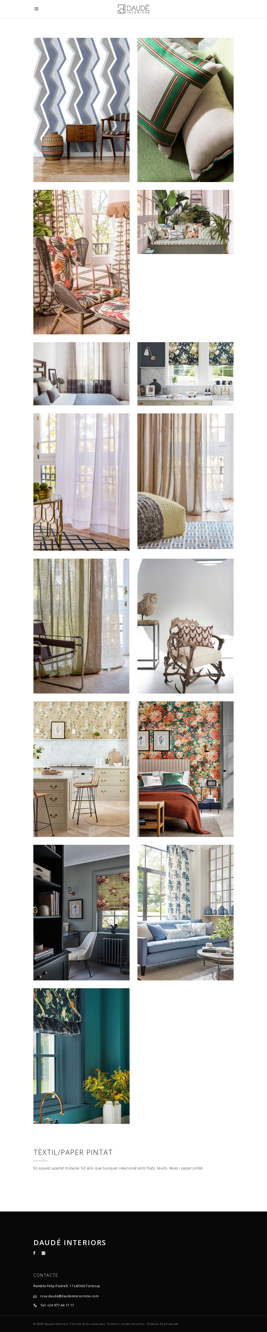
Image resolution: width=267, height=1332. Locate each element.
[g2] (185, 769)
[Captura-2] (185, 481)
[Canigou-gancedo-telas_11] (185, 626)
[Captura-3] (81, 482)
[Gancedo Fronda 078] (185, 222)
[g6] (185, 912)
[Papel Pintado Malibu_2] (81, 110)
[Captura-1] (81, 626)
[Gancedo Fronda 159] (81, 262)
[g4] (185, 374)
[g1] (81, 769)
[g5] (81, 1056)
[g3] (81, 912)
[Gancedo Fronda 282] (185, 110)
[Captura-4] (81, 373)
